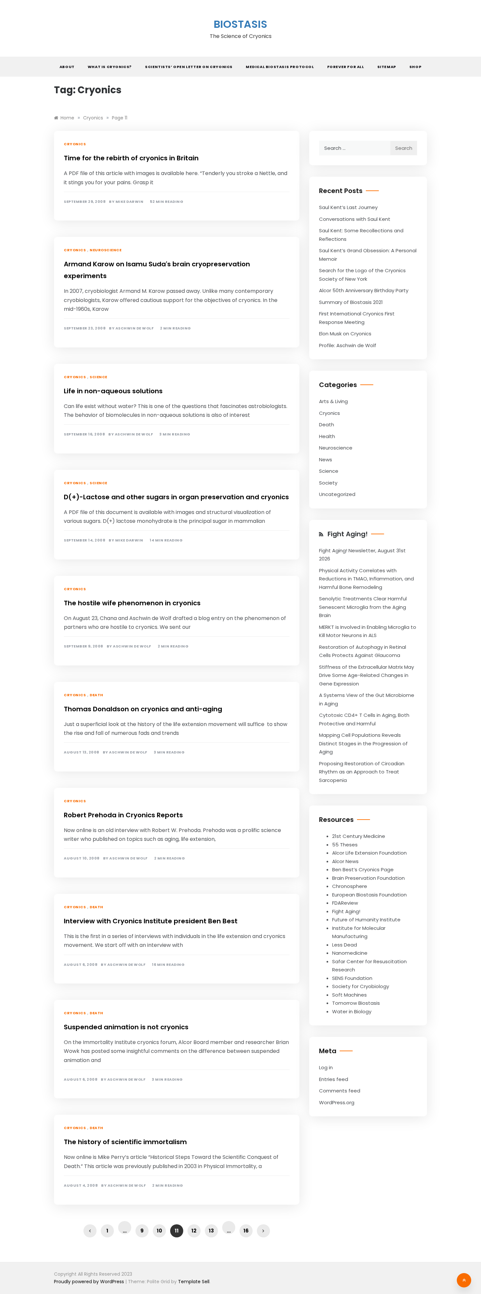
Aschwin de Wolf (135, 328)
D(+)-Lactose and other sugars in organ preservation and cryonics (176, 497)
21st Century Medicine (358, 836)
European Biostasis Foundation (369, 894)
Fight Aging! (348, 534)
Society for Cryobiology (360, 986)
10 (159, 1230)
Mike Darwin (130, 201)
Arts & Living (333, 401)
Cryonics (75, 144)
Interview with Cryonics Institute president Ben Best (151, 921)
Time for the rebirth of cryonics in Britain (131, 158)
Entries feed (333, 1079)
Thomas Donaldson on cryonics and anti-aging (143, 709)
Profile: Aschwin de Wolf (347, 345)
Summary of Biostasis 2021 (351, 302)
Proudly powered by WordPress (89, 1281)
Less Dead (344, 944)
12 (193, 1230)
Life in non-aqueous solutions (113, 391)
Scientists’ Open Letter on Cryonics (189, 66)
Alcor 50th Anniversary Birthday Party (363, 290)
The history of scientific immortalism (125, 1141)
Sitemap (386, 66)
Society (328, 482)
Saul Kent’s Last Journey (348, 207)
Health (327, 436)
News (325, 459)
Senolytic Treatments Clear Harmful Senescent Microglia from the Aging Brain (363, 607)
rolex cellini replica (78, 105)
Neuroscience (105, 250)
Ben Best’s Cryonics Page (363, 869)
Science (98, 377)
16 (246, 1230)
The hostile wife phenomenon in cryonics (132, 603)
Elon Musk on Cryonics (345, 333)
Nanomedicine (349, 952)
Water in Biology (351, 1011)
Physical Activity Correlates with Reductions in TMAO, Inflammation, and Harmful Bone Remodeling (366, 579)
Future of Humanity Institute (366, 919)
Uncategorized (337, 494)
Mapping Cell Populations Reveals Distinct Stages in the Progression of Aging (363, 743)
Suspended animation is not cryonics (126, 1027)
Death (96, 695)
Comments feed (339, 1090)
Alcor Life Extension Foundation (369, 852)
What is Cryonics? (110, 66)
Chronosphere (349, 886)
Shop (415, 66)
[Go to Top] (464, 1280)
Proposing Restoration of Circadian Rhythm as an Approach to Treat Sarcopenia (361, 772)
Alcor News (345, 861)
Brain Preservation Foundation (368, 878)
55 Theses (345, 844)
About (67, 66)
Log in (326, 1067)
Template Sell (193, 1281)
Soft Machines (349, 994)
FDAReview (345, 902)
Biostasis (240, 24)
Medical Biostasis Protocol (280, 66)
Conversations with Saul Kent (354, 219)
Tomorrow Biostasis (356, 1003)
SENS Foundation (352, 978)
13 (211, 1230)
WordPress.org (336, 1102)
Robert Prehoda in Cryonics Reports (123, 815)
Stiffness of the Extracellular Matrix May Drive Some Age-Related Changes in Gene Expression (366, 675)
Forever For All (345, 66)
